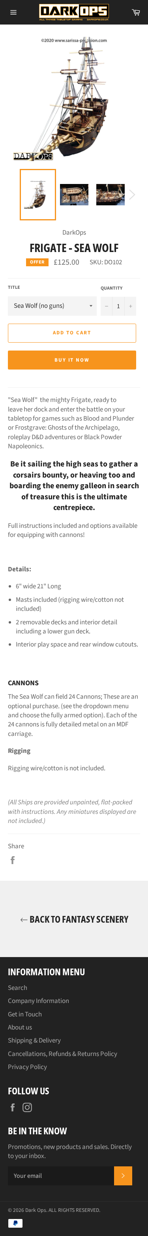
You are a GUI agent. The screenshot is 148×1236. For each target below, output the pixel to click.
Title (14, 287)
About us (20, 1027)
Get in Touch (25, 1014)
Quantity (111, 288)
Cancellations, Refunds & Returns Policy (62, 1054)
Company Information (38, 1001)
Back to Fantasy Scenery (78, 918)
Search (17, 988)
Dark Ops (35, 1210)
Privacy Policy (27, 1067)
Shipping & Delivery (34, 1040)
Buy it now (72, 360)
